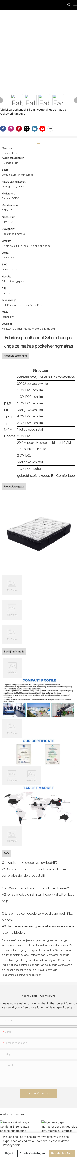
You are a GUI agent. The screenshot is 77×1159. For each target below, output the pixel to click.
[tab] (38, 142)
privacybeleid (12, 1145)
